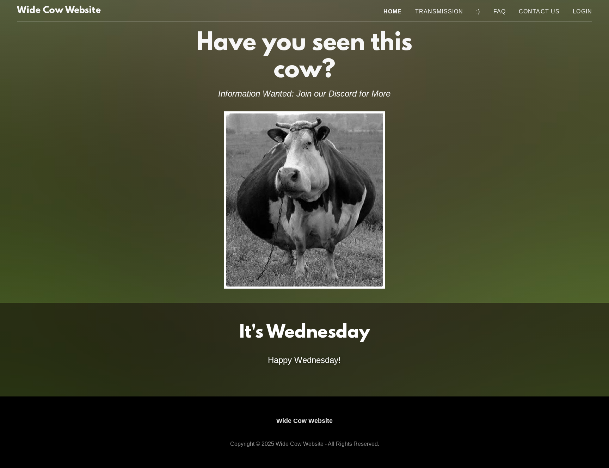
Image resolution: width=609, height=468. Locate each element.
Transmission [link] (439, 11)
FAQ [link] (499, 11)
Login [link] (582, 11)
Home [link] (392, 11)
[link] (59, 10)
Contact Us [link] (539, 11)
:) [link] (478, 11)
